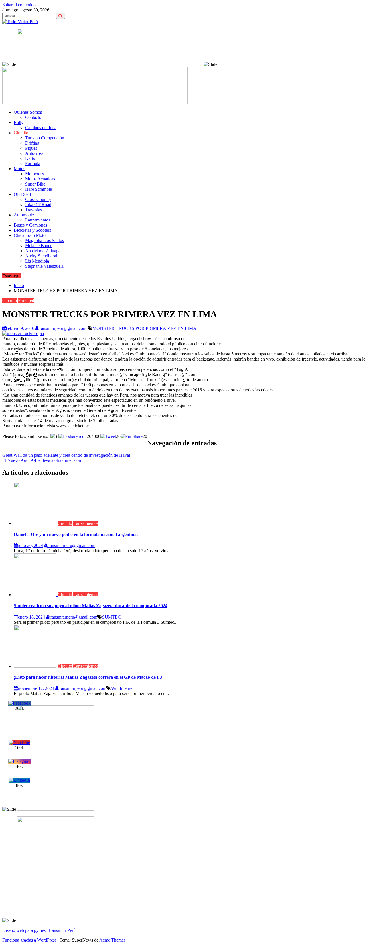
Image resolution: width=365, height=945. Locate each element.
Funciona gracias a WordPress (29, 940)
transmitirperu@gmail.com (62, 328)
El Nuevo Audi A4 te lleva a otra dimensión (41, 460)
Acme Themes (112, 940)
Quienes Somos (28, 112)
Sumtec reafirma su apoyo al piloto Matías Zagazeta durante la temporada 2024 (90, 605)
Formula (32, 163)
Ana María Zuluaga (42, 250)
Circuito (21, 132)
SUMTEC (111, 617)
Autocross (34, 153)
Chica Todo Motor (30, 235)
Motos (19, 168)
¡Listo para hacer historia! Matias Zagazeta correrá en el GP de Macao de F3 (88, 677)
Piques (31, 148)
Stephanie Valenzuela (44, 266)
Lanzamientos (37, 220)
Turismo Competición (44, 137)
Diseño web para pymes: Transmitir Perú (39, 930)
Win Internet (122, 688)
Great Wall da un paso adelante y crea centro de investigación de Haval (66, 455)
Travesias (33, 209)
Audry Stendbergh (41, 255)
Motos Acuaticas (40, 178)
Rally (18, 122)
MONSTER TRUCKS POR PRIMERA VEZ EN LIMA (144, 328)
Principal (26, 300)
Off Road (22, 194)
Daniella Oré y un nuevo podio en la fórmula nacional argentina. (76, 534)
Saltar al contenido (19, 4)
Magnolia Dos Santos (44, 240)
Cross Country (38, 199)
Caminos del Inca (40, 127)
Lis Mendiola (37, 261)
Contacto (33, 117)
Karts (30, 158)
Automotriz (24, 214)
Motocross (34, 173)
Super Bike (35, 184)
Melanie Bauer (38, 245)
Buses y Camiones (30, 225)
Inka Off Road (38, 204)
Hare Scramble (38, 189)
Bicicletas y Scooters (32, 230)
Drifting (32, 143)
